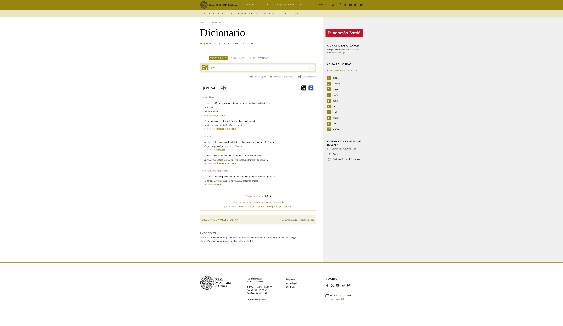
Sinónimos (238, 58)
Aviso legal (291, 283)
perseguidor (285, 206)
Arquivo (281, 5)
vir (334, 106)
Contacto (321, 5)
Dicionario (207, 43)
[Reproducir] (223, 88)
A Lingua (209, 13)
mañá (335, 95)
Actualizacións (228, 43)
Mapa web (291, 279)
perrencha (258, 202)
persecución (230, 206)
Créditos (247, 43)
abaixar (336, 117)
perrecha (247, 202)
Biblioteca (253, 5)
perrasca (236, 202)
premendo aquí (338, 52)
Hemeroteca (267, 5)
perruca (269, 202)
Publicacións (295, 5)
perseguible (272, 206)
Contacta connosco (256, 299)
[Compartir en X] (303, 88)
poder (336, 112)
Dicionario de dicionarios (346, 159)
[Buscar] (333, 5)
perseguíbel (258, 206)
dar (334, 123)
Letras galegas (247, 13)
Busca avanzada (260, 58)
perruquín (279, 202)
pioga (336, 77)
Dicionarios (290, 13)
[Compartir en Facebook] (310, 88)
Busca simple (218, 58)
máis (335, 100)
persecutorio (244, 206)
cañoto (336, 83)
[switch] (236, 220)
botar (335, 89)
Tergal (336, 154)
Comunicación (270, 13)
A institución (226, 13)
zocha (336, 129)
